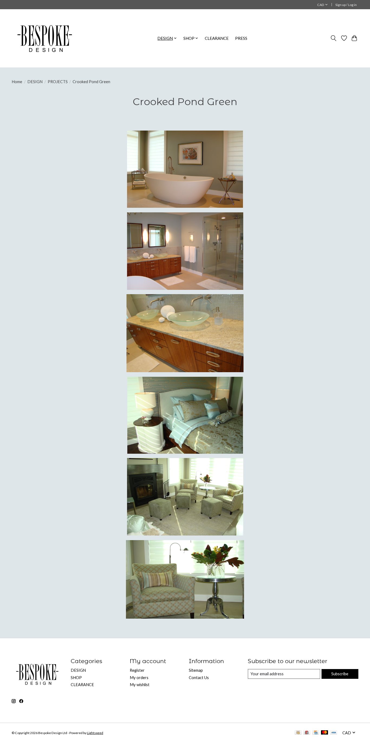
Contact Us (199, 677)
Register (137, 670)
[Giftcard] (306, 732)
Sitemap (196, 670)
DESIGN (35, 81)
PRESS (241, 38)
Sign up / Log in (346, 5)
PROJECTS (58, 81)
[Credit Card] (315, 732)
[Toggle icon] (333, 38)
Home (17, 81)
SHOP (76, 677)
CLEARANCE (217, 38)
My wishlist (140, 684)
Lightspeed (95, 733)
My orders (139, 677)
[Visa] (333, 732)
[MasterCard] (324, 732)
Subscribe (339, 673)
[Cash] (298, 732)
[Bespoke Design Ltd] (45, 38)
